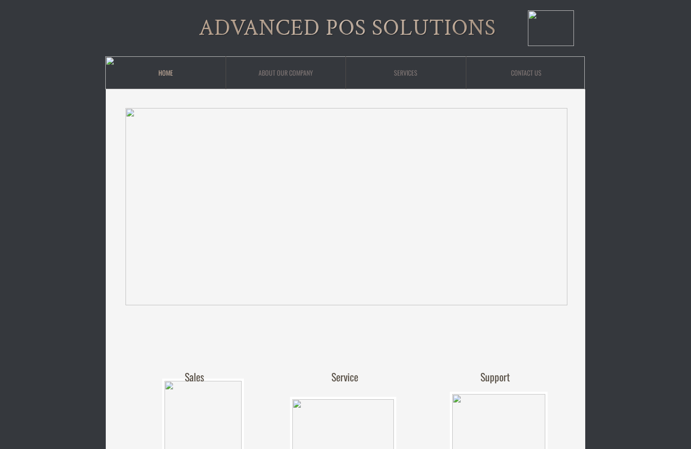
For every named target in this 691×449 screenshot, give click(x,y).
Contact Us (526, 72)
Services (405, 72)
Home (165, 72)
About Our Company (286, 72)
